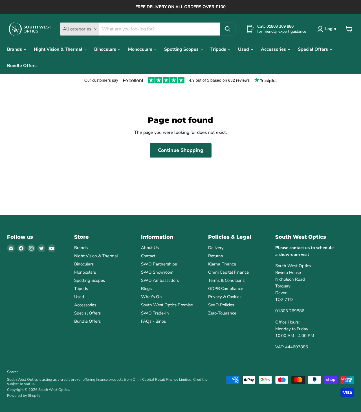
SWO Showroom (157, 272)
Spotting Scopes (182, 49)
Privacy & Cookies (224, 297)
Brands (15, 49)
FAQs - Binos (153, 321)
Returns (215, 256)
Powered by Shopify (23, 395)
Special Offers (313, 49)
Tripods (218, 49)
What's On (151, 297)
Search (12, 372)
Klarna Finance (222, 264)
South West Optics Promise (167, 305)
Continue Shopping (180, 150)
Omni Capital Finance (228, 272)
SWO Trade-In (155, 313)
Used (244, 49)
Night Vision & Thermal (58, 49)
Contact (148, 256)
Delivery (216, 248)
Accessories (274, 49)
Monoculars (140, 49)
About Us (150, 248)
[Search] (227, 29)
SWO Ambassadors (160, 280)
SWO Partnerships (159, 264)
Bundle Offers (22, 66)
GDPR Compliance (225, 288)
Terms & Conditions (226, 280)
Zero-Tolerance (222, 313)
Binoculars (105, 49)
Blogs (146, 288)
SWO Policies (221, 305)
